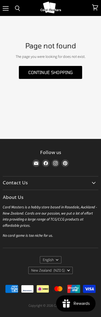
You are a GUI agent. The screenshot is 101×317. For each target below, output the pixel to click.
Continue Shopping (50, 72)
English (48, 260)
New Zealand (48, 270)
